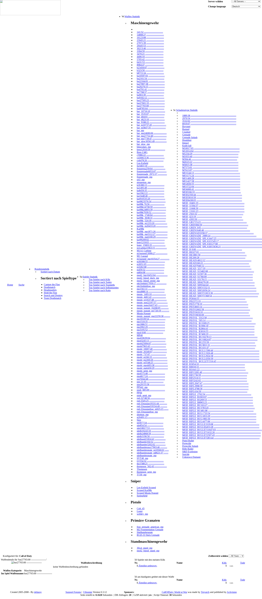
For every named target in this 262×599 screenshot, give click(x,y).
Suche (21, 284)
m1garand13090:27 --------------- (152, 253)
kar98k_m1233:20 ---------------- (152, 223)
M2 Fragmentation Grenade (150, 529)
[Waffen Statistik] (123, 16)
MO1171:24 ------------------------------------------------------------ (211, 175)
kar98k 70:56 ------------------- (151, 204)
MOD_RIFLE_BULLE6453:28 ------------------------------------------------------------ (220, 427)
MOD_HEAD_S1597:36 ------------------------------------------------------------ (217, 274)
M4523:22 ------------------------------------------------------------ (210, 162)
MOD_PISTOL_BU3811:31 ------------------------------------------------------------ (219, 345)
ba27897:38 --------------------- (151, 84)
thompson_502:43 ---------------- (152, 466)
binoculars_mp (144, 147)
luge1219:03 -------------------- (151, 242)
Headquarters (50, 290)
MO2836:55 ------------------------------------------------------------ (211, 184)
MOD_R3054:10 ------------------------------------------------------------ (213, 364)
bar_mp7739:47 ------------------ (151, 138)
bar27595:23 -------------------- (151, 100)
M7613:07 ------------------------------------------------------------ (210, 170)
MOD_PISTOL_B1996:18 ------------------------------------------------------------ (218, 326)
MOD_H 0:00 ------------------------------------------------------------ (212, 249)
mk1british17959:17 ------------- (151, 283)
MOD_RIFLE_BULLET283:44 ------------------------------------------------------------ (221, 438)
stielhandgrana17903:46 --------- (152, 447)
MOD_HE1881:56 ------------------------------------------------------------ (214, 255)
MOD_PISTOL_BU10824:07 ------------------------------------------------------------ (219, 339)
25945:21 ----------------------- (150, 40)
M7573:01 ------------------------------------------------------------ (210, 167)
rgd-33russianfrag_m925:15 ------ (152, 409)
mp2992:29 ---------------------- (151, 327)
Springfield (142, 495)
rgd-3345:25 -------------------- (150, 401)
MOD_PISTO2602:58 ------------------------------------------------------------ (216, 309)
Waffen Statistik (132, 16)
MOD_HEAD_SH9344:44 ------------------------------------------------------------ (218, 285)
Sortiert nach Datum (50, 271)
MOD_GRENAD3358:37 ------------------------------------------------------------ (218, 233)
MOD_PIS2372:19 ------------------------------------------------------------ (214, 301)
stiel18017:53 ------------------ (150, 428)
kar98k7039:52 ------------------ (151, 212)
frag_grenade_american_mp (150, 527)
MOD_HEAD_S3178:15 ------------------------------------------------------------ (217, 279)
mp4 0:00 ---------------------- (150, 332)
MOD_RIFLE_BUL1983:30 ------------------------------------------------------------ (219, 418)
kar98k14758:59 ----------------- (151, 207)
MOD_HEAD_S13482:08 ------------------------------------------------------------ (218, 271)
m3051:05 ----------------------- (151, 264)
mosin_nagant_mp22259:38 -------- (153, 316)
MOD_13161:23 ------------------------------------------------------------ (213, 211)
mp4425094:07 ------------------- (151, 343)
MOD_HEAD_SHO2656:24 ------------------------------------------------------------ (219, 290)
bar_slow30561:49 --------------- (152, 141)
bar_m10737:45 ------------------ (151, 125)
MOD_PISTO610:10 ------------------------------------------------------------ (215, 312)
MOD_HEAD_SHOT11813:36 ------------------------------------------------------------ (220, 293)
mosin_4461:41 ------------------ (151, 297)
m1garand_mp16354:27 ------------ (153, 259)
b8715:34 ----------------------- (150, 73)
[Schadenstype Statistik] (174, 110)
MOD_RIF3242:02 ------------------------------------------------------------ (214, 380)
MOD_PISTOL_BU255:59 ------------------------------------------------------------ (218, 342)
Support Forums (73, 592)
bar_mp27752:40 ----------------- (152, 136)
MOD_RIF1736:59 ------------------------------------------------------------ (214, 375)
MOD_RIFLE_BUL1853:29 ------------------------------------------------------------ (219, 416)
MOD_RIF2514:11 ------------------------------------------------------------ (214, 378)
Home (10, 284)
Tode (242, 563)
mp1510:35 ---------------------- (151, 321)
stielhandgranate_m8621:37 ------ (152, 452)
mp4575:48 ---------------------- (151, 373)
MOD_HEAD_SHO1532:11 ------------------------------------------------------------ (219, 287)
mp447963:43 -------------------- (151, 346)
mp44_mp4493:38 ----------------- (152, 365)
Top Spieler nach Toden (100, 282)
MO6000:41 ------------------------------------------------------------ (211, 189)
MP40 (140, 335)
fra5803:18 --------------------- (150, 166)
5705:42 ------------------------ (150, 59)
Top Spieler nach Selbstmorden (104, 287)
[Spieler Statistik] (81, 276)
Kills (224, 563)
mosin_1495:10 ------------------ (151, 294)
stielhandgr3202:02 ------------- (151, 444)
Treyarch (205, 592)
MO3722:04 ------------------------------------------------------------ (211, 186)
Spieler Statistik (90, 276)
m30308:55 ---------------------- (151, 261)
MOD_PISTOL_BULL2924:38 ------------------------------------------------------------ (220, 356)
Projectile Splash (190, 446)
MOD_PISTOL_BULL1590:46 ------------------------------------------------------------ (220, 350)
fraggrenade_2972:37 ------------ (152, 174)
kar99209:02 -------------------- (151, 239)
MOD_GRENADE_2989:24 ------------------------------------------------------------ (219, 235)
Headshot (186, 140)
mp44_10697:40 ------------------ (152, 349)
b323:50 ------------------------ (150, 70)
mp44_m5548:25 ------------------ (152, 362)
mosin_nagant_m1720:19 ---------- (153, 310)
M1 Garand (142, 256)
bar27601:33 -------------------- (151, 103)
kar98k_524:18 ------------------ (151, 220)
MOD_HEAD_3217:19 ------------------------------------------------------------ (216, 268)
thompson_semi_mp (146, 472)
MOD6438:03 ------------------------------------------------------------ (212, 200)
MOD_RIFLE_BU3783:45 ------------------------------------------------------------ (218, 408)
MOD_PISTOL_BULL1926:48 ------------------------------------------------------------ (220, 353)
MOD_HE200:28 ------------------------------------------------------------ (213, 257)
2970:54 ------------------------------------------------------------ (209, 118)
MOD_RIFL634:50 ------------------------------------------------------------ (214, 391)
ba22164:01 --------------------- (151, 81)
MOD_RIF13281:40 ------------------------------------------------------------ (215, 372)
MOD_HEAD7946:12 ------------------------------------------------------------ (216, 266)
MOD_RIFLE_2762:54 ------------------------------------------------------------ (216, 394)
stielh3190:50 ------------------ (150, 436)
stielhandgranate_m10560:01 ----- (153, 450)
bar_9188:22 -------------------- (151, 122)
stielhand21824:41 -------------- (151, 439)
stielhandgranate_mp (146, 455)
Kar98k (140, 228)
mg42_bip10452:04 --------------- (152, 275)
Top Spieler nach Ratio (100, 290)
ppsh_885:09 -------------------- (151, 390)
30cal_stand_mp (144, 548)
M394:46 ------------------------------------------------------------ (209, 159)
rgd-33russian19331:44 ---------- (152, 403)
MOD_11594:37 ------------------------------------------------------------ (213, 205)
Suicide (185, 454)
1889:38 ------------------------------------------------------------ (209, 115)
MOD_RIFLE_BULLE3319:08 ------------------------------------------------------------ (220, 424)
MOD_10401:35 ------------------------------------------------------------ (213, 203)
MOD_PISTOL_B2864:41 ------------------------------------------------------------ (218, 328)
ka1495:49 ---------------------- (150, 188)
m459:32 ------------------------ (150, 269)
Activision (232, 592)
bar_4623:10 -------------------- (151, 119)
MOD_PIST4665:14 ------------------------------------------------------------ (215, 306)
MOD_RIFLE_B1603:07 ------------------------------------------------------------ (217, 397)
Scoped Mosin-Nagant (147, 493)
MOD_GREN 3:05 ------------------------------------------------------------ (214, 227)
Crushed (186, 132)
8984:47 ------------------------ (150, 65)
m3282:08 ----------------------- (151, 267)
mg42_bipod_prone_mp (148, 280)
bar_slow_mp (143, 144)
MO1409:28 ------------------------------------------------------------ (211, 178)
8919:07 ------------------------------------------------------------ (209, 123)
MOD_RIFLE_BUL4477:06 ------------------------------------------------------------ (219, 421)
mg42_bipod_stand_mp (148, 550)
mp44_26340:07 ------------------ (152, 351)
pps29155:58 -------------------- (151, 384)
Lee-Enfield (142, 163)
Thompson (142, 469)
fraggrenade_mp (144, 177)
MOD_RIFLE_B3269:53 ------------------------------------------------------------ (217, 399)
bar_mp (140, 130)
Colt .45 (140, 508)
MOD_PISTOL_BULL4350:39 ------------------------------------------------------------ (220, 358)
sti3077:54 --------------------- (150, 422)
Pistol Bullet (188, 440)
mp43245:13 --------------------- (151, 340)
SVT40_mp (142, 458)
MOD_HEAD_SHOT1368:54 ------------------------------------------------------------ (220, 296)
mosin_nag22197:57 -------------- (152, 302)
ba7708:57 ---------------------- (150, 92)
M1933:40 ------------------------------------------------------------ (210, 156)
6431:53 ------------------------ (150, 62)
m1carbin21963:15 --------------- (152, 248)
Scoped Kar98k (144, 490)
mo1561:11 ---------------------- (151, 289)
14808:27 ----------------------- (150, 35)
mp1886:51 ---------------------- (151, 324)
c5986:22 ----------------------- (150, 155)
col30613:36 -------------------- (151, 157)
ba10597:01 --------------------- (151, 76)
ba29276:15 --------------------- (151, 86)
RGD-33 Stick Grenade (148, 535)
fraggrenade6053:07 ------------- (151, 171)
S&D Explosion (190, 451)
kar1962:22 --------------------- (150, 193)
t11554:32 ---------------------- (150, 461)
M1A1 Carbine (144, 250)
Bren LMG (142, 152)
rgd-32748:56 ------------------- (151, 398)
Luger (140, 511)
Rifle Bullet (187, 449)
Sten (139, 420)
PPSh (139, 392)
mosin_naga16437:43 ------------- (152, 305)
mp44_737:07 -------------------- (151, 354)
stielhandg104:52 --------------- (151, 442)
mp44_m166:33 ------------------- (152, 357)
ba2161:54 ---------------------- (150, 78)
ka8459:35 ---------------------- (150, 190)
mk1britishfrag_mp (146, 286)
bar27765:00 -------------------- (151, 106)
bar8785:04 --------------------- (150, 108)
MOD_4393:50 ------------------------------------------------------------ (212, 219)
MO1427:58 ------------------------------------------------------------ (211, 181)
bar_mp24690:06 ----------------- (152, 133)
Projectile (186, 443)
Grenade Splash (189, 137)
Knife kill (186, 145)
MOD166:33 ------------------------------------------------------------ (211, 192)
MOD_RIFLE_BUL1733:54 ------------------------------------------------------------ (219, 413)
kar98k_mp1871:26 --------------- (152, 231)
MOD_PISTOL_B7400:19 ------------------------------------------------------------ (218, 334)
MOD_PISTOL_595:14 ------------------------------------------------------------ (217, 320)
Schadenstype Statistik (187, 110)
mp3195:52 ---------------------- (151, 330)
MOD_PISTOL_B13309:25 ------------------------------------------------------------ (219, 323)
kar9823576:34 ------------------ (151, 201)
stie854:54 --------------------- (150, 425)
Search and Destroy (53, 295)
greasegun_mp (144, 182)
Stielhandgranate (145, 532)
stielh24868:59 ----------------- (150, 433)
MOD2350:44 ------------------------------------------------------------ (212, 194)
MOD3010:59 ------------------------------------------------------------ (212, 197)
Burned (185, 129)
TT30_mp (141, 474)
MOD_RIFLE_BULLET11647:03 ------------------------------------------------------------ (222, 429)
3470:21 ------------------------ (150, 54)
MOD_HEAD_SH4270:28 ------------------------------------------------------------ (218, 282)
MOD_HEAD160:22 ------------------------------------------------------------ (215, 263)
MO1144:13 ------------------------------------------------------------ (211, 173)
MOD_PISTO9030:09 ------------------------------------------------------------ (216, 315)
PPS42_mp (142, 387)
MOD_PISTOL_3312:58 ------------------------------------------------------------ (217, 317)
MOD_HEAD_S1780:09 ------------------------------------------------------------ (217, 276)
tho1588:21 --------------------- (150, 463)
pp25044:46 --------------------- (151, 379)
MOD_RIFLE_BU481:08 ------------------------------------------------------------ (218, 410)
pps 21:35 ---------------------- (150, 381)
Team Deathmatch (52, 298)
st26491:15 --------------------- (150, 417)
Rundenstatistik (42, 269)
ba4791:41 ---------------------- (150, 89)
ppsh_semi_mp (144, 395)
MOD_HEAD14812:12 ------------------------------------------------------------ (216, 260)
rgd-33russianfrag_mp (147, 412)
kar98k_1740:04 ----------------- (151, 215)
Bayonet (186, 126)
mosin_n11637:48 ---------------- (152, 300)
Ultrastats (87, 592)
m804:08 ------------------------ (150, 272)
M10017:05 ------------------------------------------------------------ (211, 148)
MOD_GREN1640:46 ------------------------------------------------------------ (216, 230)
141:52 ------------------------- (150, 32)
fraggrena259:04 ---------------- (151, 168)
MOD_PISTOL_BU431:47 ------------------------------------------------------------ (218, 347)
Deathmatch (49, 287)
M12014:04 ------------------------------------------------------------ (211, 151)
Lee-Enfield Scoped (146, 487)
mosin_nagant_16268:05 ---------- (153, 308)
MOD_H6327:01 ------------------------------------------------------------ (213, 252)
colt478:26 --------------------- (150, 160)
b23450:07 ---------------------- (150, 67)
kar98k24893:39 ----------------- (151, 209)
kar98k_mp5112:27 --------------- (152, 234)
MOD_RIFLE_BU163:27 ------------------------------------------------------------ (218, 405)
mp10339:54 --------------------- (151, 319)
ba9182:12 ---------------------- (150, 97)
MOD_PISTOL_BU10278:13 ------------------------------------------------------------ (219, 337)
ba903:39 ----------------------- (150, 95)
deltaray (38, 592)
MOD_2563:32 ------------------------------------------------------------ (212, 214)
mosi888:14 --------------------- (151, 291)
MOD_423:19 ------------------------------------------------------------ (212, 216)
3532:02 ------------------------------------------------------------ (209, 121)
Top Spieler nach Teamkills (102, 285)
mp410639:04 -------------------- (151, 338)
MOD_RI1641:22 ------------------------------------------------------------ (214, 369)
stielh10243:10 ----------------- (150, 431)
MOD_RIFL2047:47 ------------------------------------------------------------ (215, 383)
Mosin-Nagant (144, 313)
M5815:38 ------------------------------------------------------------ (210, 164)
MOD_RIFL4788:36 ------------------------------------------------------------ (215, 388)
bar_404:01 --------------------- (150, 116)
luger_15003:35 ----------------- (151, 245)
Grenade (186, 134)
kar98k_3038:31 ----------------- (151, 218)
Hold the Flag (50, 292)
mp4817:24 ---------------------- (151, 376)
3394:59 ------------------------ (150, 51)
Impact (185, 143)
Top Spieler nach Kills (99, 279)
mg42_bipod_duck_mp (148, 278)
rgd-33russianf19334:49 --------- (152, 406)
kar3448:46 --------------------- (150, 196)
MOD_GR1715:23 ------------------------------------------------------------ (214, 222)
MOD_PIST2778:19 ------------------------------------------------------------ (215, 304)
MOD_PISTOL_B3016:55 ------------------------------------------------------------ (218, 331)
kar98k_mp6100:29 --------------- (152, 237)
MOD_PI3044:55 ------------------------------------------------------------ (213, 298)
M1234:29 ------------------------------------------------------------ (210, 154)
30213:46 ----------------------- (150, 48)
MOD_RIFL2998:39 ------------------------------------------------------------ (215, 386)
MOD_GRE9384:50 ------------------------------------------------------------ (215, 225)
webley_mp (142, 514)
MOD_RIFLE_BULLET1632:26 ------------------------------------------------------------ (221, 432)
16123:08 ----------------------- (150, 37)
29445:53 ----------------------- (150, 45)
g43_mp (141, 179)
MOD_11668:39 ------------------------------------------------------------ (213, 208)
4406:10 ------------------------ (150, 56)
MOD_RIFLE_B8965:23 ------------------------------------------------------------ (217, 402)
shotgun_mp (143, 414)
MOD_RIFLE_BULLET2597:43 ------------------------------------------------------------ (221, 435)
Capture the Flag (52, 284)
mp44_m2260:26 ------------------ (152, 360)
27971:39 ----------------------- (150, 43)
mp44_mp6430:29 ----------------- (152, 368)
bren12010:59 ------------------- (151, 149)
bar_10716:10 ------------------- (151, 111)
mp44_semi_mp (144, 371)
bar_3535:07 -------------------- (151, 114)
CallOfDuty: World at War (174, 592)
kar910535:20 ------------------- (151, 198)
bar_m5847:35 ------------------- (151, 127)
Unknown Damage (191, 457)
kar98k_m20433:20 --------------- (152, 226)
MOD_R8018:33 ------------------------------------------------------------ (213, 367)
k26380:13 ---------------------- (150, 185)
